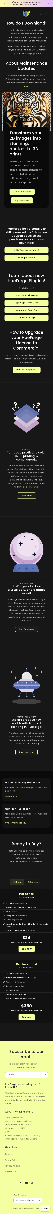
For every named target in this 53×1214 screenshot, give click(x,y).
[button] (5, 14)
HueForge (22, 1208)
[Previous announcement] (5, 3)
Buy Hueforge (26, 752)
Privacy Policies (12, 1166)
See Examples (26, 629)
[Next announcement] (48, 3)
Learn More (26, 495)
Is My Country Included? (26, 250)
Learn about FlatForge (26, 295)
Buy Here (9, 796)
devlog (26, 86)
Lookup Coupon (26, 257)
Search (8, 1154)
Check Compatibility (15, 822)
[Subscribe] (45, 1075)
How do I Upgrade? (26, 369)
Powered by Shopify (34, 1208)
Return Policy (11, 1160)
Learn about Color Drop (26, 310)
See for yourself (31, 486)
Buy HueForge (22, 200)
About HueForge (22, 191)
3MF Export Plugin (26, 317)
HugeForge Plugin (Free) (26, 302)
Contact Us (10, 1171)
